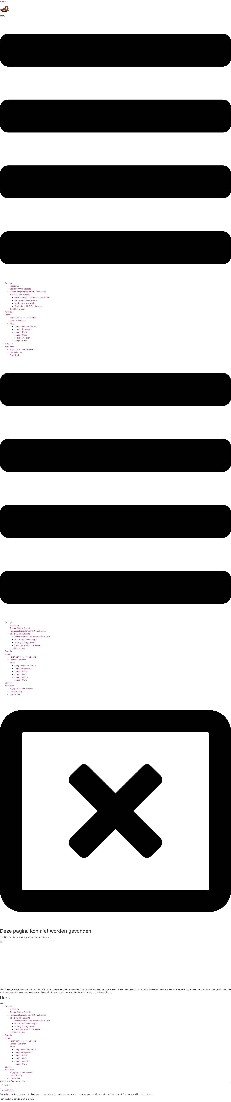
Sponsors (9, 343)
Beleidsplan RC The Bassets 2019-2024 (32, 297)
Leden (7, 315)
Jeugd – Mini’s (20, 332)
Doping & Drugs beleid (24, 303)
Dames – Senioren (18, 320)
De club (8, 283)
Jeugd (12, 323)
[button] (115, 147)
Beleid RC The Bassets (20, 294)
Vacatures (14, 286)
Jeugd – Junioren (22, 338)
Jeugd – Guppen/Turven (25, 326)
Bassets (3, 1)
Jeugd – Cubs (20, 335)
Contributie (15, 355)
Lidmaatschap (16, 352)
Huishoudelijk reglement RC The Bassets (28, 291)
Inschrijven (9, 346)
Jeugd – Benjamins (22, 329)
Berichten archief (17, 309)
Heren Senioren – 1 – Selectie (23, 317)
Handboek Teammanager (25, 300)
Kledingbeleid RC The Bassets (28, 306)
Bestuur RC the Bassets (20, 289)
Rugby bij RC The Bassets (21, 349)
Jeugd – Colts (20, 340)
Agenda (8, 312)
